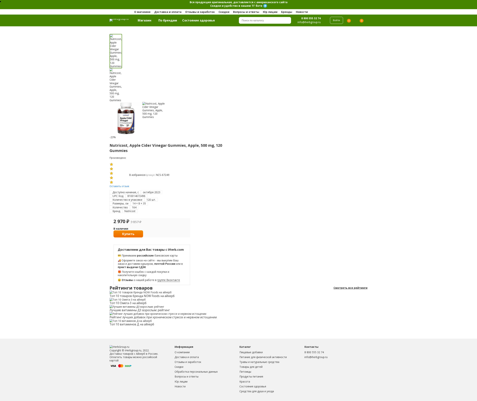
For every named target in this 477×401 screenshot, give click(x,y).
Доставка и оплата (167, 12)
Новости (302, 12)
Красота (244, 381)
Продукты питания (251, 376)
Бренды (286, 12)
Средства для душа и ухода (256, 391)
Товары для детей (251, 367)
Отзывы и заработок (200, 12)
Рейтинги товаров (131, 288)
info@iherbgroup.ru (316, 357)
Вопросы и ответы (246, 12)
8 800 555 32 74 (311, 18)
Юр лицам (270, 12)
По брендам (167, 20)
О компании (182, 352)
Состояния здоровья (252, 386)
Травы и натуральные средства (259, 362)
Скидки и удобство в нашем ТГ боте (236, 5)
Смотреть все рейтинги (350, 288)
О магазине (142, 12)
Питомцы (245, 371)
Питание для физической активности (263, 357)
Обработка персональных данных (196, 371)
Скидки (224, 12)
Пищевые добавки (251, 352)
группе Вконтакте (168, 280)
